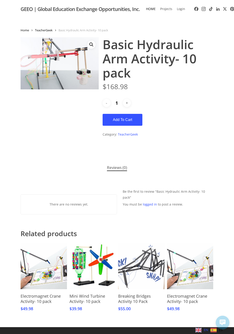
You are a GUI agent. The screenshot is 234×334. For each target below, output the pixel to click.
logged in (150, 204)
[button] (91, 44)
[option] (216, 330)
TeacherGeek (44, 30)
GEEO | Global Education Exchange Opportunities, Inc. (80, 8)
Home (25, 30)
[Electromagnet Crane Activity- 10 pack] (44, 266)
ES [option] (221, 330)
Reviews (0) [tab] (117, 167)
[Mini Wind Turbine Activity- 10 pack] (92, 266)
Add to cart (122, 120)
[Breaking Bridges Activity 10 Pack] (141, 266)
